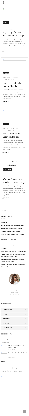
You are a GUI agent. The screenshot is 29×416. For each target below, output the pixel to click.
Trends (20, 371)
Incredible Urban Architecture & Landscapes (12, 234)
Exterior (21, 368)
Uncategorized (8, 327)
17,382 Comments (9, 29)
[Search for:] (14, 210)
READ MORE (6, 51)
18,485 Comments (9, 79)
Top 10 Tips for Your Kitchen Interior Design (12, 225)
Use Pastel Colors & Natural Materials (10, 231)
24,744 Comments (9, 176)
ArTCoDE (15, 27)
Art (10, 368)
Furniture (6, 318)
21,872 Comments (9, 130)
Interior (6, 22)
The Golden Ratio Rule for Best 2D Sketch (12, 228)
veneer (2, 251)
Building (15, 368)
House (9, 371)
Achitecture (7, 169)
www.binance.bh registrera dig (9, 259)
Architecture (4, 368)
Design (5, 314)
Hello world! (4, 222)
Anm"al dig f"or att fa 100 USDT (9, 254)
